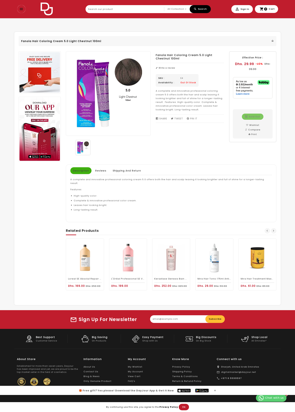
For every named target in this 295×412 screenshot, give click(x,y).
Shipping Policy (182, 371)
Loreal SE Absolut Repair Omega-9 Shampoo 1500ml (101, 278)
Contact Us (90, 371)
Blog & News (91, 376)
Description (81, 170)
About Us (89, 366)
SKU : (161, 78)
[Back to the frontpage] (272, 40)
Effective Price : (252, 57)
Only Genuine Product (97, 381)
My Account (135, 371)
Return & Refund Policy (187, 381)
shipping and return (127, 170)
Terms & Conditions (185, 376)
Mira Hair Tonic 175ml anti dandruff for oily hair (227, 278)
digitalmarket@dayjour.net (238, 372)
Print (254, 134)
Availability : (166, 82)
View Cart (134, 376)
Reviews (100, 170)
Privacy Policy (181, 366)
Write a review (166, 67)
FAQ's (131, 381)
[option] (82, 147)
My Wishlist (135, 366)
